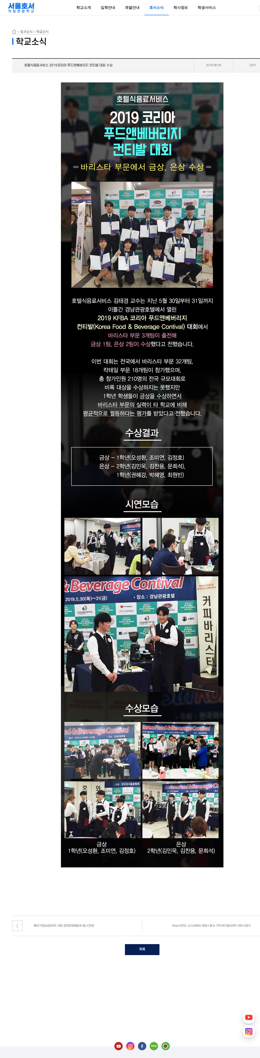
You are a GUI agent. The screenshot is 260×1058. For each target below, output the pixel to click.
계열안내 (132, 7)
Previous (17, 926)
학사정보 (180, 7)
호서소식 (156, 7)
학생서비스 (207, 7)
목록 (142, 949)
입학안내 (108, 7)
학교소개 (83, 7)
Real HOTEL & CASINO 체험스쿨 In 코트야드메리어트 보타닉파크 (211, 925)
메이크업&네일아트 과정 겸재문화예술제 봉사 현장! (64, 925)
